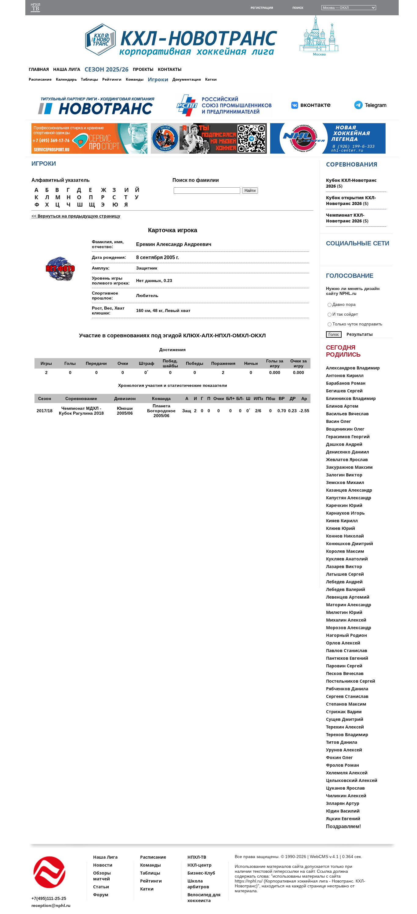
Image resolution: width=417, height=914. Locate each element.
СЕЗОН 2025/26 (107, 69)
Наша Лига (105, 857)
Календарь (66, 79)
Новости (102, 865)
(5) (351, 200)
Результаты (359, 334)
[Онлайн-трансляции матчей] (35, 8)
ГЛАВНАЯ (39, 69)
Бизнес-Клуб (201, 873)
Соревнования (351, 164)
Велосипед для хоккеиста (203, 897)
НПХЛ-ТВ (196, 857)
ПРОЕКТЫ (143, 69)
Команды (134, 79)
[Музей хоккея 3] (185, 152)
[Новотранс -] (95, 116)
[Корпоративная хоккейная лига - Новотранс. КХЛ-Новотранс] (49, 889)
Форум (100, 894)
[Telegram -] (369, 116)
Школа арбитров (198, 884)
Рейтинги (111, 79)
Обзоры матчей (102, 876)
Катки (211, 79)
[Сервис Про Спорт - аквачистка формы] (66, 152)
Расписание (40, 79)
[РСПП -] (224, 116)
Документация (186, 79)
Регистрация (262, 8)
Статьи (101, 887)
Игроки (158, 79)
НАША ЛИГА (66, 69)
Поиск (297, 8)
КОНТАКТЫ (170, 69)
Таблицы (89, 79)
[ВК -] (311, 116)
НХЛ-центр (199, 865)
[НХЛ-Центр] (305, 152)
